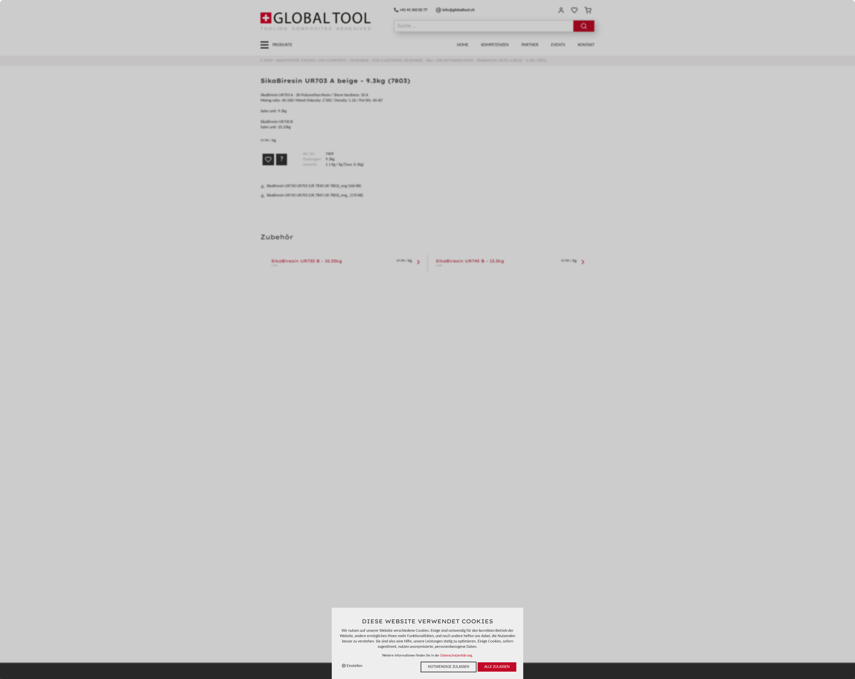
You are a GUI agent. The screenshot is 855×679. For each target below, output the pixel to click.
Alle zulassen (497, 667)
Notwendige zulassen (448, 667)
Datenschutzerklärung (456, 655)
